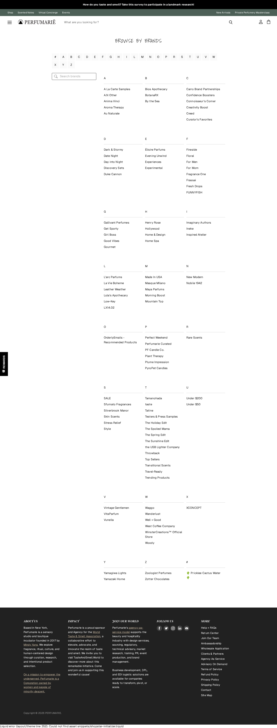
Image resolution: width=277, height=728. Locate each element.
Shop (10, 12)
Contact (206, 690)
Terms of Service (211, 669)
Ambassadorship (211, 643)
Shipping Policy (210, 685)
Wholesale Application (215, 648)
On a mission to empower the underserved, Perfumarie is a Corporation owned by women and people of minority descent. (42, 683)
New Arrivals (223, 12)
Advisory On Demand (214, 664)
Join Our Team (210, 638)
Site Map (206, 695)
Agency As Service (213, 659)
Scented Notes (26, 12)
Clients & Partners (212, 653)
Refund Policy (210, 674)
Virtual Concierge (48, 12)
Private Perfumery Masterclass (252, 12)
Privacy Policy (210, 679)
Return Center (210, 633)
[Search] (231, 22)
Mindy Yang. (31, 644)
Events (66, 12)
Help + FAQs (208, 627)
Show (4, 364)
